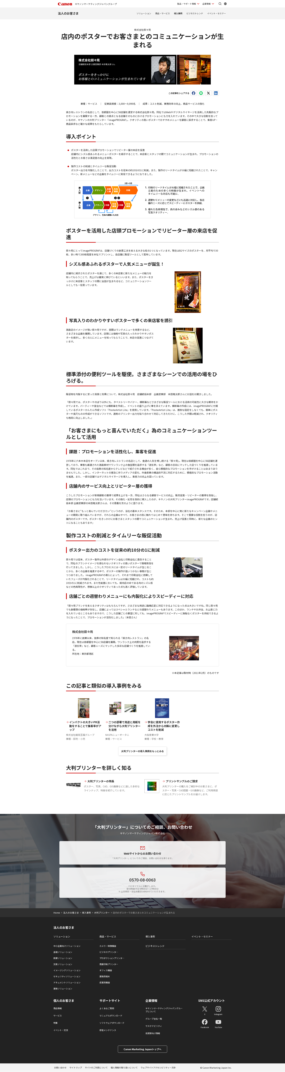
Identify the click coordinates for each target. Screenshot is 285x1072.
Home (56, 912)
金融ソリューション (62, 952)
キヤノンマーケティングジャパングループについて (164, 1010)
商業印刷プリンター (108, 964)
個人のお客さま (63, 1000)
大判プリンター (102, 912)
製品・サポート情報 (186, 3)
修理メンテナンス (107, 1030)
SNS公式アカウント (211, 1000)
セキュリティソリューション (66, 976)
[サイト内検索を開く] (220, 3)
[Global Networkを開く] (225, 3)
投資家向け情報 (152, 1033)
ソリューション (144, 13)
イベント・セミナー (216, 13)
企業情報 (206, 3)
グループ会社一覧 (153, 1018)
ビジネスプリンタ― (108, 952)
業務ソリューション (62, 988)
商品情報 (57, 1008)
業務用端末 (104, 976)
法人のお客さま (68, 13)
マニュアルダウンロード (110, 1015)
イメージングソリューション (66, 970)
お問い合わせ (60, 1067)
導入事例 (178, 13)
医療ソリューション (62, 958)
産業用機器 (104, 982)
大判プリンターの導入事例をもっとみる (142, 751)
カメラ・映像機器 (107, 945)
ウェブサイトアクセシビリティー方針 (158, 1067)
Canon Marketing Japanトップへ (142, 1049)
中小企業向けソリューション (66, 945)
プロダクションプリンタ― (111, 958)
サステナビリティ (153, 1025)
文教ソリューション (62, 964)
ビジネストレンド (194, 13)
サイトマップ (75, 1067)
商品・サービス (162, 13)
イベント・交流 (60, 1030)
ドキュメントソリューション (66, 982)
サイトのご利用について (96, 1067)
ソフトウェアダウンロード (111, 1022)
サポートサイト (109, 1000)
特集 (55, 1022)
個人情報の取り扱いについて (124, 1067)
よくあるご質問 (106, 1008)
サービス (57, 1015)
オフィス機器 (105, 970)
